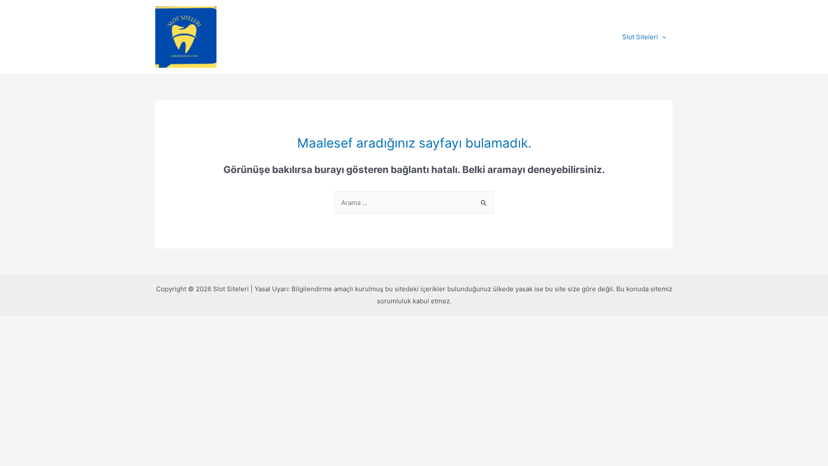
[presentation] (662, 37)
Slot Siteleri (640, 37)
